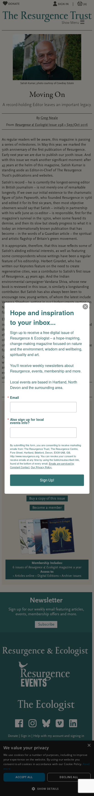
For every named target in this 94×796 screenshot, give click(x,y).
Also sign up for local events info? (27, 421)
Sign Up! (47, 480)
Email (14, 397)
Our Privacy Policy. (41, 467)
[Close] (85, 306)
